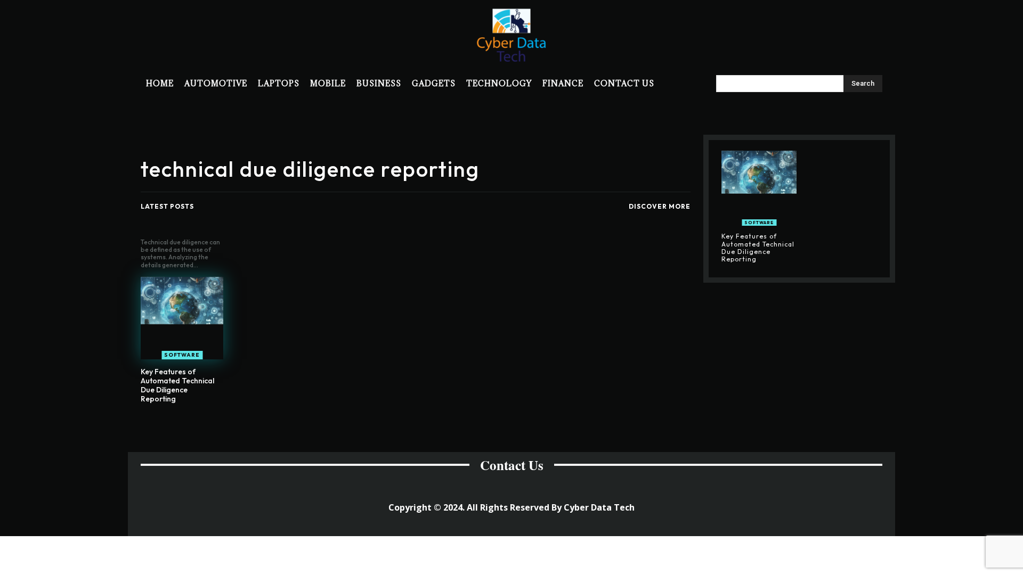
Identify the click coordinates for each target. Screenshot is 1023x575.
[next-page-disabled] (422, 424)
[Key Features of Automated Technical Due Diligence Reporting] (182, 318)
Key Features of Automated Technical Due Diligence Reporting (177, 385)
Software (182, 354)
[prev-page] (405, 424)
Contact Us (511, 465)
